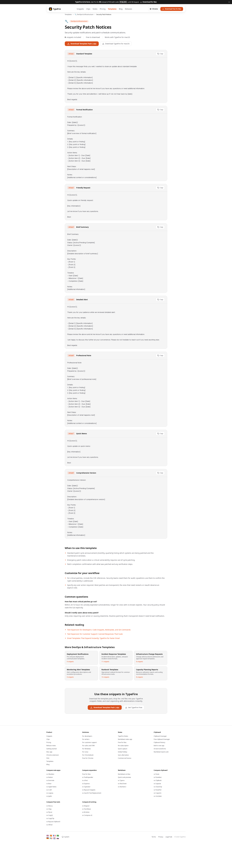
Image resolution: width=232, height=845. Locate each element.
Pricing (102, 9)
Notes (95, 9)
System (66, 837)
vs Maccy (49, 806)
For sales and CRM (88, 746)
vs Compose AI (87, 815)
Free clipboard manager (162, 739)
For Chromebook (87, 755)
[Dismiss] (229, 2)
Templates (112, 9)
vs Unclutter (158, 796)
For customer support (89, 742)
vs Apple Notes (51, 787)
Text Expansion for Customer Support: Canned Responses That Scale (95, 634)
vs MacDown (122, 784)
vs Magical (85, 806)
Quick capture (122, 749)
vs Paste (156, 774)
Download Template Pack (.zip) (83, 43)
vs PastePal (157, 790)
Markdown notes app (125, 739)
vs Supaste (157, 784)
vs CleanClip (158, 787)
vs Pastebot (157, 777)
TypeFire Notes (123, 736)
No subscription (123, 746)
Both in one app (159, 746)
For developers (87, 736)
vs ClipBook (157, 780)
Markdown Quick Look (161, 752)
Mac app (49, 752)
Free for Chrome (87, 758)
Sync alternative (123, 755)
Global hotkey (122, 752)
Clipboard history (159, 742)
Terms (154, 837)
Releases (128, 9)
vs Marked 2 (122, 787)
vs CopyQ (49, 815)
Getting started (51, 749)
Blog (121, 9)
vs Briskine (85, 812)
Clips (88, 9)
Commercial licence (124, 758)
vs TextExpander (87, 777)
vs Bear (48, 784)
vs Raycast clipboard (53, 822)
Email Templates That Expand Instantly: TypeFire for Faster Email (93, 638)
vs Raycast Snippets (88, 790)
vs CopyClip (50, 818)
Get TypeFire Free (135, 707)
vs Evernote (50, 780)
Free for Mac (122, 742)
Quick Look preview (124, 777)
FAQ (47, 758)
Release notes (51, 746)
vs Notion (49, 777)
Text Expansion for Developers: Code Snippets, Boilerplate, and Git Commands (99, 630)
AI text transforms (160, 749)
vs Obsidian (50, 774)
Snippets (80, 9)
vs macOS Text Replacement (91, 793)
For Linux (85, 752)
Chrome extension (52, 755)
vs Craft (49, 790)
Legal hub (169, 837)
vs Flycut (49, 812)
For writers (85, 739)
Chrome (155, 9)
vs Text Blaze (86, 809)
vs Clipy (48, 809)
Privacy (160, 837)
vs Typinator (86, 787)
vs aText (85, 780)
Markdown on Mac (124, 774)
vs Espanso (86, 784)
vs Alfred (49, 825)
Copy (161, 54)
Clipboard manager (160, 736)
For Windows (86, 749)
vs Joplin (49, 796)
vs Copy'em (157, 793)
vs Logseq (49, 793)
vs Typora (121, 780)
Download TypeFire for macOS (117, 43)
